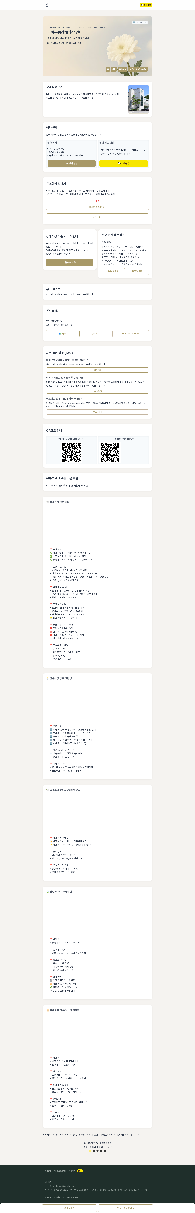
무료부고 (122, 69)
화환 (114, 69)
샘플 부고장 (113, 271)
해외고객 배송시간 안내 (97, 207)
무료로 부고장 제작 (125, 1208)
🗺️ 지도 (62, 333)
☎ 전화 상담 (72, 163)
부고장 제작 (137, 271)
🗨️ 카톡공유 (123, 163)
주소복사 (95, 333)
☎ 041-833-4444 (138, 69)
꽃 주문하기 (97, 217)
